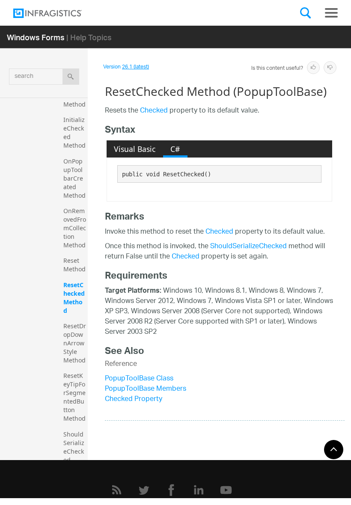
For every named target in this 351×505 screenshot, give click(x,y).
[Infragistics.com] (56, 13)
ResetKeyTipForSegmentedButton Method (74, 396)
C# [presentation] (175, 149)
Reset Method (74, 264)
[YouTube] (226, 490)
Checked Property (133, 399)
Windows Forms (36, 37)
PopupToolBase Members (145, 389)
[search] (70, 76)
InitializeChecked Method (74, 132)
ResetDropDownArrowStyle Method (74, 343)
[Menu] (331, 12)
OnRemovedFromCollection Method (74, 228)
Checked (154, 111)
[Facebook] (171, 490)
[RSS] (116, 490)
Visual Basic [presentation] (134, 149)
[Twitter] (143, 490)
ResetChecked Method (74, 298)
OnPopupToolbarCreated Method (74, 178)
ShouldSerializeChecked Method (74, 451)
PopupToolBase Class (139, 379)
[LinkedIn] (198, 490)
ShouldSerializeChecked (248, 247)
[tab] (135, 148)
